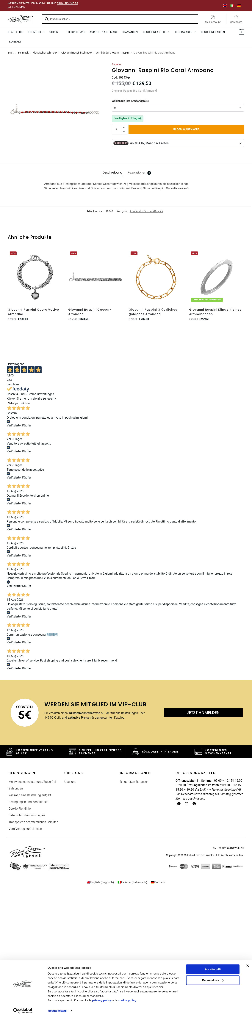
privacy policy (102, 1000)
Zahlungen (16, 788)
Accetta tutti (213, 969)
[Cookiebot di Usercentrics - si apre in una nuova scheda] (22, 1011)
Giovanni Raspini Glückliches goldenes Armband (153, 311)
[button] (241, 32)
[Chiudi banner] (247, 965)
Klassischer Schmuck (45, 52)
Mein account (213, 22)
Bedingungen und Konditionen (28, 802)
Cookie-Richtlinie (20, 808)
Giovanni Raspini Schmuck (76, 52)
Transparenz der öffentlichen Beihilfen (33, 822)
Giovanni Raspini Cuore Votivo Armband (33, 311)
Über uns (70, 782)
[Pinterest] (194, 803)
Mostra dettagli (58, 1010)
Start (11, 52)
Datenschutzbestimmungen (27, 815)
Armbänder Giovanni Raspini (112, 52)
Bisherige (13, 403)
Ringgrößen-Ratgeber (134, 782)
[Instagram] (186, 803)
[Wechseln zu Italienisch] (232, 5)
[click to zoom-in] (55, 109)
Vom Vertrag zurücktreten (25, 829)
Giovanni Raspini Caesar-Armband (90, 311)
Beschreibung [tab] (112, 172)
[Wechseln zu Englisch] (224, 5)
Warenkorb (236, 22)
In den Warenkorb (186, 129)
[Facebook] (179, 803)
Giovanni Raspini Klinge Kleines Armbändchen (215, 311)
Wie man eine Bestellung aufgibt (30, 795)
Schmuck (23, 52)
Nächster (25, 403)
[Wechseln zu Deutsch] (239, 5)
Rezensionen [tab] (139, 172)
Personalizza (210, 980)
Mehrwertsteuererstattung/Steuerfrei (32, 782)
